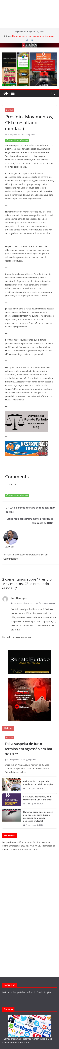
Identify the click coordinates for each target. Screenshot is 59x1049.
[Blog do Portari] (5, 93)
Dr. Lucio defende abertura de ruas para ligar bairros (30, 509)
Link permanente (48, 603)
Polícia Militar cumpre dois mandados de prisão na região (38, 783)
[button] (9, 59)
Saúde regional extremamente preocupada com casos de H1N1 (30, 520)
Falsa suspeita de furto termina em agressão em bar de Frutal (28, 748)
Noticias (9, 110)
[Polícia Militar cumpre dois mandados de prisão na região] (11, 785)
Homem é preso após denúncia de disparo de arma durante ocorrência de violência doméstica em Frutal (38, 816)
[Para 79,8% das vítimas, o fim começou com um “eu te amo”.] (11, 800)
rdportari (31, 134)
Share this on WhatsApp (18, 140)
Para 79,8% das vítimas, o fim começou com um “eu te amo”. (37, 798)
